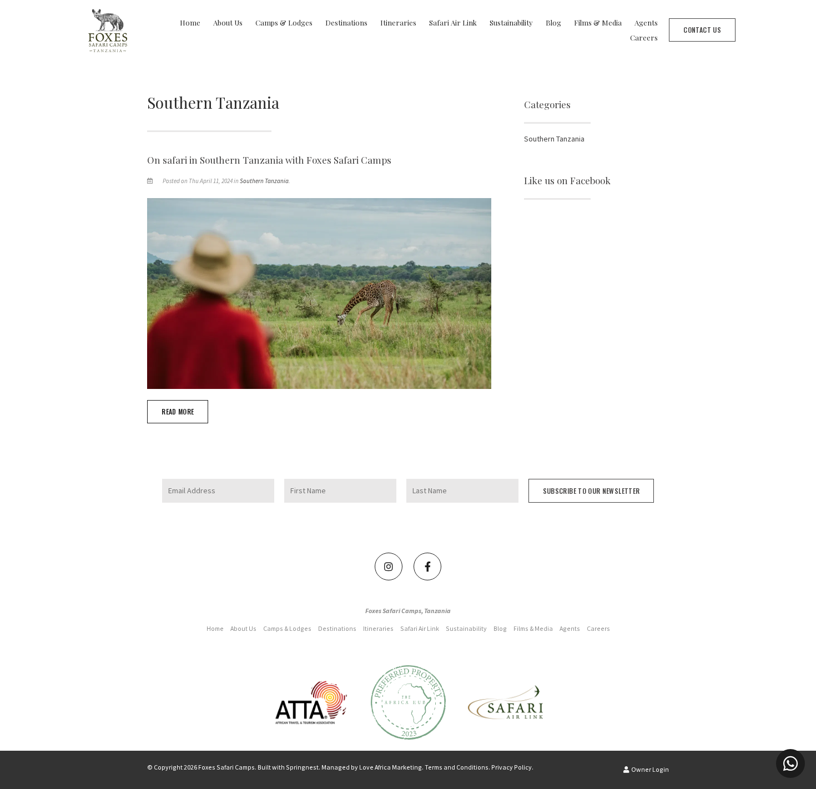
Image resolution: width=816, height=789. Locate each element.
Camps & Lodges (284, 22)
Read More (178, 411)
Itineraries (398, 22)
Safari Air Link (453, 22)
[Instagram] (388, 566)
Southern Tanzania (264, 181)
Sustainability (511, 22)
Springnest (302, 767)
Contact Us (702, 29)
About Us (228, 22)
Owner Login (649, 769)
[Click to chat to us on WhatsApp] (790, 763)
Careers (644, 37)
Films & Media (598, 22)
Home (190, 22)
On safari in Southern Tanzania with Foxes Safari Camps (269, 160)
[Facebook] (427, 566)
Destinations (346, 22)
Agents (646, 22)
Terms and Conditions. (457, 767)
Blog (553, 22)
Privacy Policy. (512, 767)
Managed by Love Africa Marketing (371, 767)
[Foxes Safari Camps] (107, 29)
